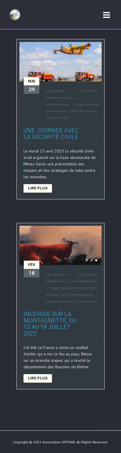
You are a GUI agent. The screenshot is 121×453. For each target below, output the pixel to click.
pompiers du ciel (83, 111)
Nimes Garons (57, 111)
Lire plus (38, 188)
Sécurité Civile (57, 118)
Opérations (55, 281)
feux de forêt (86, 288)
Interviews (54, 97)
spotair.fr (59, 91)
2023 (82, 91)
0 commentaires (84, 281)
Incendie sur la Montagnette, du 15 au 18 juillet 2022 (49, 324)
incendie (53, 294)
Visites (69, 97)
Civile (92, 91)
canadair (92, 104)
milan (65, 294)
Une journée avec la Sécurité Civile (51, 133)
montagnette (82, 294)
